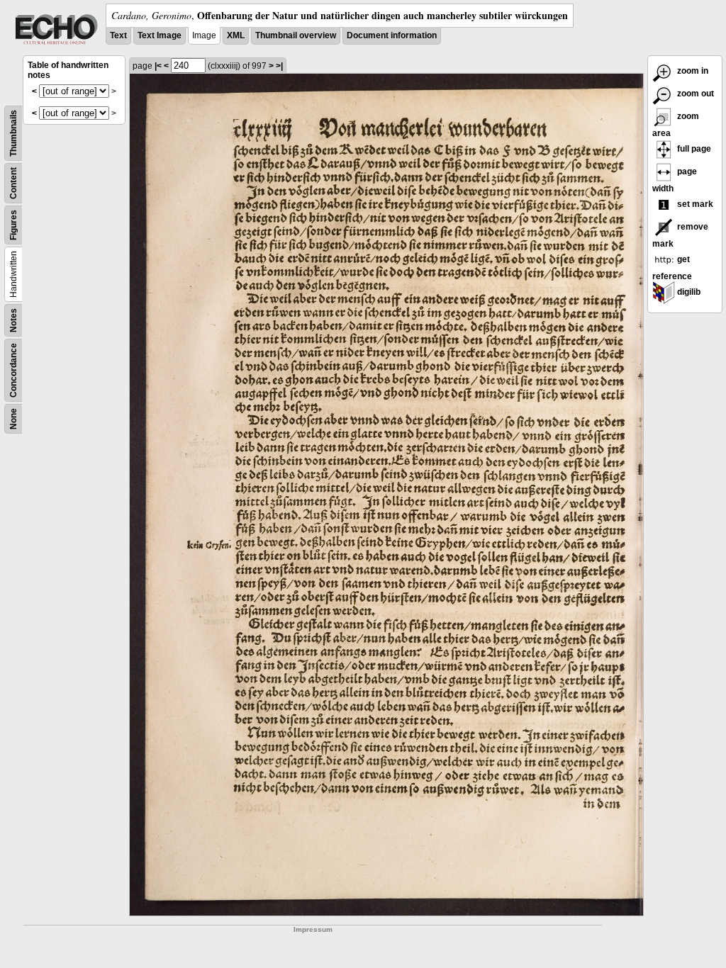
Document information (392, 35)
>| (279, 66)
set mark (694, 204)
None (13, 418)
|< (158, 66)
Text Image (160, 35)
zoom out (694, 94)
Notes (13, 320)
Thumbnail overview (295, 35)
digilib (687, 292)
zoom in (691, 71)
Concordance (13, 370)
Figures (13, 225)
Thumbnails (13, 133)
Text (118, 35)
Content (13, 183)
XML (236, 35)
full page (693, 149)
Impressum (313, 929)
